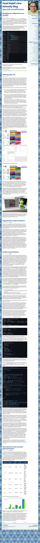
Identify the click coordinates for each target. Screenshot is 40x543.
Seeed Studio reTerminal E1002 (10, 99)
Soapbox (10, 222)
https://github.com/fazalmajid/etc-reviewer (19, 70)
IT (7, 16)
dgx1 (4, 484)
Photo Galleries (35, 39)
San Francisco (35, 34)
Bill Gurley (36, 49)
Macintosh (36, 30)
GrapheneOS (4, 108)
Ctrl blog (36, 56)
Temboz (36, 37)
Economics (36, 26)
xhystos (5, 466)
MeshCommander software (14, 268)
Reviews (10, 253)
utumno (5, 473)
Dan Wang (36, 45)
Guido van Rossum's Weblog (33, 53)
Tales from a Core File (34, 52)
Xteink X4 (24, 94)
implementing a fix (22, 193)
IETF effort (19, 419)
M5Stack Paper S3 (8, 94)
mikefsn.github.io (35, 50)
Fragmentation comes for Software (13, 221)
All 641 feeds (36, 65)
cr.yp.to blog (35, 55)
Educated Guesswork (34, 57)
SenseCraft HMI (23, 117)
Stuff (36, 36)
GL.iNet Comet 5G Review (10, 252)
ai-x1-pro (5, 479)
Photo (36, 32)
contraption (14, 431)
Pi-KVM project (5, 282)
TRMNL (18, 113)
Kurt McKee (35, 54)
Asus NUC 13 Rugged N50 (12, 263)
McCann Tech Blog (35, 59)
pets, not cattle (17, 18)
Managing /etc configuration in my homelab (13, 14)
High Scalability (35, 51)
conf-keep (21, 67)
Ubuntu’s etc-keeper (14, 67)
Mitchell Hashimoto (34, 60)
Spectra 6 (23, 99)
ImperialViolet (35, 46)
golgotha (5, 492)
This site (36, 20)
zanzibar (5, 488)
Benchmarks (11, 450)
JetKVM (3, 284)
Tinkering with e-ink (8, 75)
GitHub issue (4, 186)
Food (36, 27)
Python (36, 33)
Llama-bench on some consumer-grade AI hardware (13, 448)
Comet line (12, 284)
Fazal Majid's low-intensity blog (12, 5)
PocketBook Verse (7, 89)
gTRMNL (10, 124)
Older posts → (25, 522)
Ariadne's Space (35, 58)
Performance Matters (34, 47)
